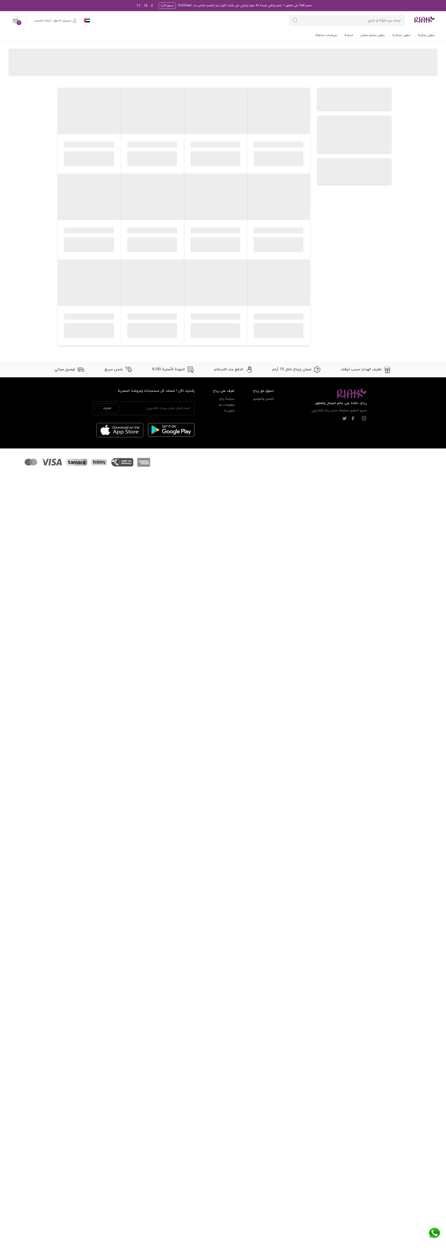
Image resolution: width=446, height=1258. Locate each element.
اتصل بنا (229, 411)
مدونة (348, 35)
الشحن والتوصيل (263, 399)
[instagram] (364, 418)
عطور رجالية (426, 35)
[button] (295, 20)
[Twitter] (344, 418)
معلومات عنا (226, 405)
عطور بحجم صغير (373, 35)
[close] (371, 7)
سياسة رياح (226, 399)
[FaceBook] (353, 418)
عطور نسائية (401, 35)
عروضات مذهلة (326, 35)
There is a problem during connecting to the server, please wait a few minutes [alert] (405, 14)
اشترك (107, 408)
